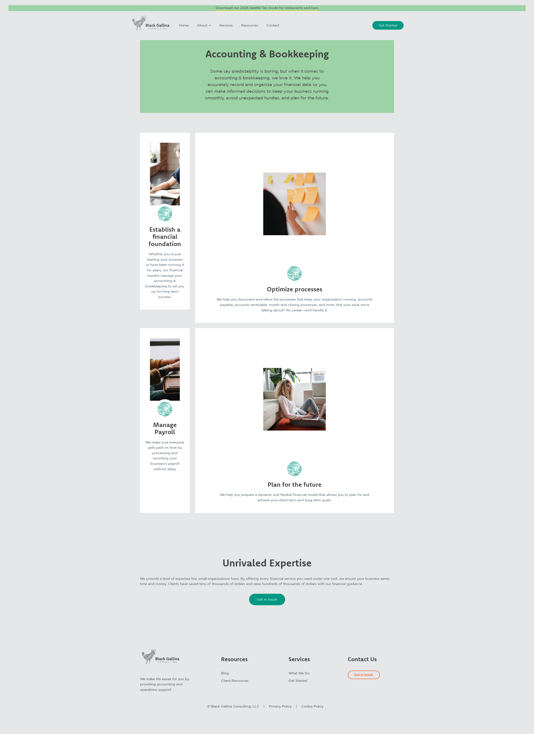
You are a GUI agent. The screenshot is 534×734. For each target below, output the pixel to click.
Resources (249, 25)
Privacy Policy (280, 706)
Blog (225, 673)
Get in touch (267, 599)
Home (184, 25)
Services (226, 25)
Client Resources (234, 680)
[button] (204, 25)
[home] (151, 23)
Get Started (388, 25)
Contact (272, 25)
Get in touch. (364, 675)
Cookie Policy (312, 706)
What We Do (299, 673)
